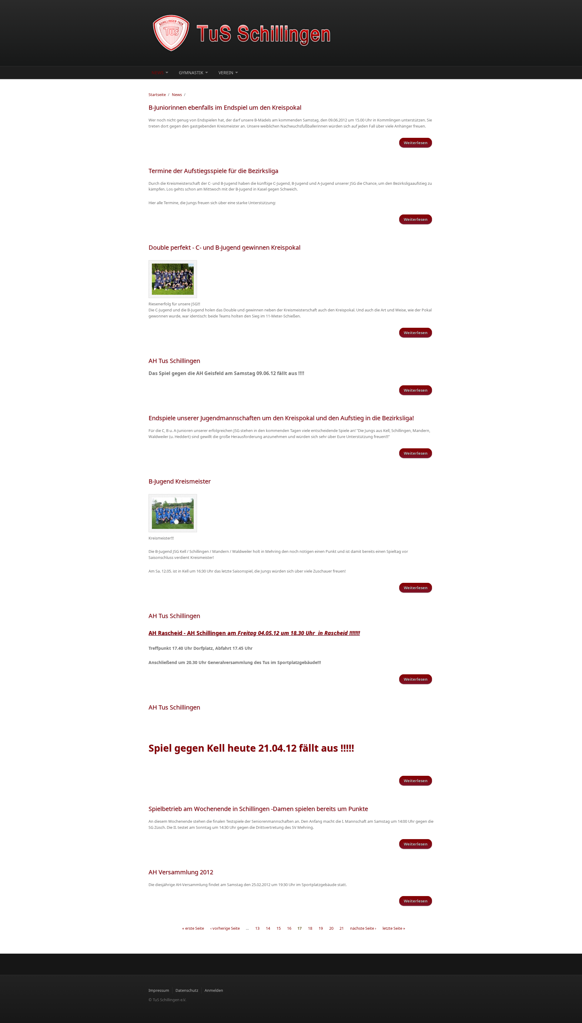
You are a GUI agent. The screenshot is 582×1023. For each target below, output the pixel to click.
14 (268, 928)
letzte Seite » (394, 928)
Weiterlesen (418, 142)
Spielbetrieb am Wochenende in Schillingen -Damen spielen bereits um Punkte (258, 809)
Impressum (159, 990)
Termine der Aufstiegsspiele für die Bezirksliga (213, 171)
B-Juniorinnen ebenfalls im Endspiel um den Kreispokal (225, 107)
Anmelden (214, 990)
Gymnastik (191, 72)
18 (310, 928)
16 (289, 928)
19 (321, 928)
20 (331, 928)
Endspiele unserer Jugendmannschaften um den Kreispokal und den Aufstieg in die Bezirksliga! (281, 418)
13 (257, 928)
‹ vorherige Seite (225, 928)
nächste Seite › (363, 928)
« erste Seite (193, 928)
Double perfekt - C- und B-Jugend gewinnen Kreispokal (224, 247)
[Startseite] (242, 33)
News (158, 72)
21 (342, 928)
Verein (226, 72)
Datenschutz (187, 990)
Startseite (157, 94)
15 (278, 928)
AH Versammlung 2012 (181, 872)
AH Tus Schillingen (174, 361)
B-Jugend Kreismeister (180, 481)
